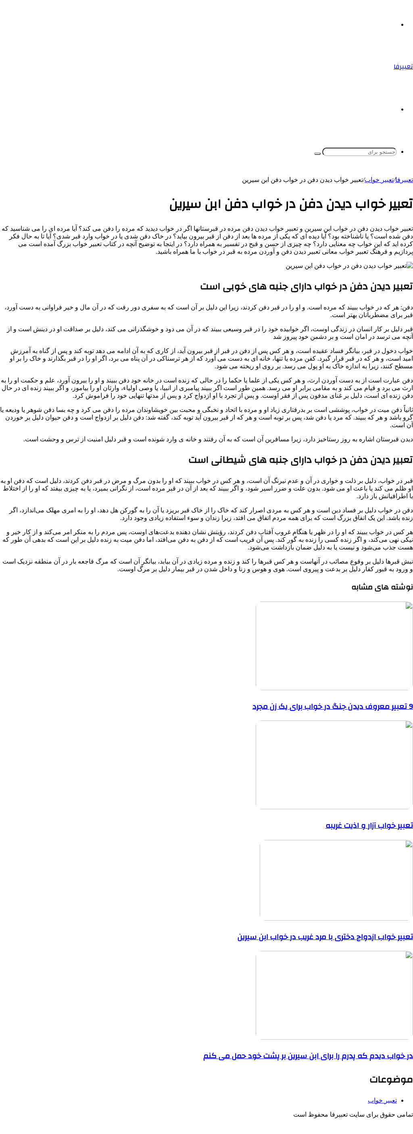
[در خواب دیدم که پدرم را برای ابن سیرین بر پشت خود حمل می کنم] (334, 1037)
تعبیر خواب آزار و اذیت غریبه (369, 825)
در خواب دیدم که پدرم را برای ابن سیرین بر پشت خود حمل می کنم (308, 1056)
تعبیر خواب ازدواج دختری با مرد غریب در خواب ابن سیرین (325, 937)
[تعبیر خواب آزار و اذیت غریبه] (334, 807)
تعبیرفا (404, 179)
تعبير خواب (379, 179)
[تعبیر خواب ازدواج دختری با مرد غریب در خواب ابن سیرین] (336, 918)
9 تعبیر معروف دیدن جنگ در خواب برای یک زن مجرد (332, 706)
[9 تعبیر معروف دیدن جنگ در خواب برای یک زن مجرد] (334, 688)
